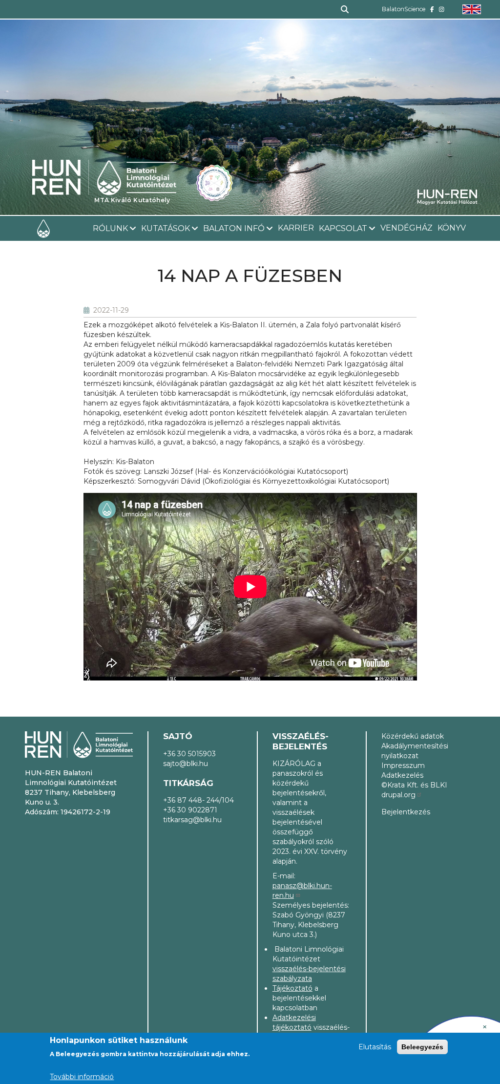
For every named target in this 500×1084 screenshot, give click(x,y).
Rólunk (110, 228)
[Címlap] (104, 150)
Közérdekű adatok (412, 736)
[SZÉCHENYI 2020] (485, 1027)
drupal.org (398, 794)
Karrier (296, 228)
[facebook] (432, 9)
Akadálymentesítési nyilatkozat (414, 751)
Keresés (341, 9)
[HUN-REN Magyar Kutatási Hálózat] (447, 197)
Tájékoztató (292, 988)
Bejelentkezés (405, 812)
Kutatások (165, 228)
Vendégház (406, 228)
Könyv (452, 228)
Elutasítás (374, 1046)
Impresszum (403, 765)
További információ (82, 1076)
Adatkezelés (402, 775)
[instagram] (441, 9)
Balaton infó (234, 228)
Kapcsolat (343, 228)
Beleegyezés (422, 1047)
